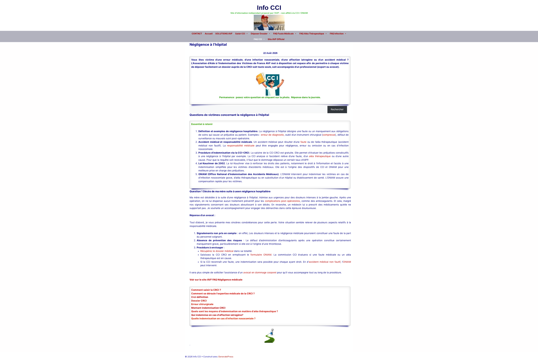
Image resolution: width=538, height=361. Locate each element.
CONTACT (197, 33)
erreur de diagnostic (272, 134)
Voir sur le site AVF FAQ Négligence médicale (216, 279)
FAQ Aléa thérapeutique (311, 33)
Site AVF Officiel (276, 39)
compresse (329, 134)
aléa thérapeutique (320, 156)
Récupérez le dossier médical (216, 251)
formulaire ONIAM (261, 254)
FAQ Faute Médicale (283, 33)
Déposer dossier (259, 33)
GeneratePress (225, 356)
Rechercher (337, 109)
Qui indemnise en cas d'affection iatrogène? (217, 315)
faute (303, 142)
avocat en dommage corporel (259, 272)
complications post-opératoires (282, 201)
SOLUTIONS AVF (223, 33)
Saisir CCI (240, 33)
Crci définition (199, 297)
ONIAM (347, 261)
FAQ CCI (258, 39)
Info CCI (269, 7)
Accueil (209, 33)
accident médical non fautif (324, 261)
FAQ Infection (337, 33)
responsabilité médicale (240, 145)
